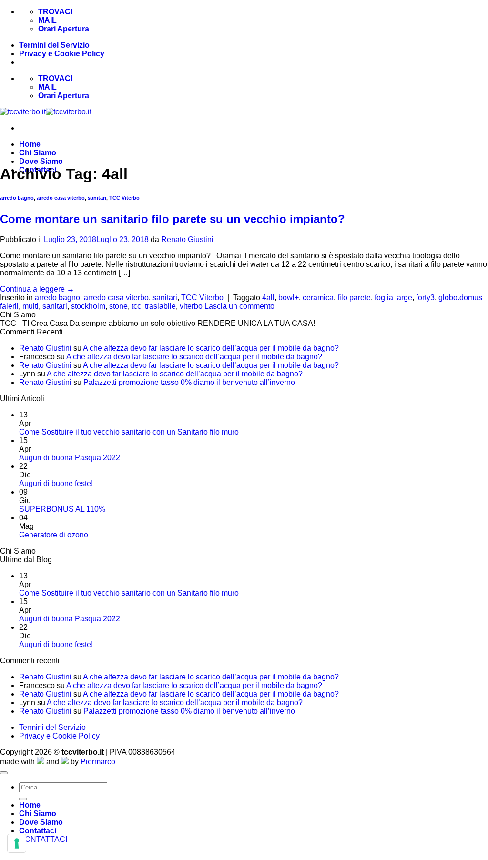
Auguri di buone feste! (56, 483)
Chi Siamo (37, 153)
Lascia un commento (239, 306)
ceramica (318, 297)
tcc (136, 306)
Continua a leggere (37, 289)
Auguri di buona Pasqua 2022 (69, 458)
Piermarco (98, 762)
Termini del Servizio (54, 45)
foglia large (393, 297)
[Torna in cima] (4, 772)
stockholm (88, 306)
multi (30, 306)
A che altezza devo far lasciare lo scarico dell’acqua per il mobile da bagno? (211, 348)
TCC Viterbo (124, 198)
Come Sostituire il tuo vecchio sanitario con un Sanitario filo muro (129, 432)
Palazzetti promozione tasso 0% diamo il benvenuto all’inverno (189, 382)
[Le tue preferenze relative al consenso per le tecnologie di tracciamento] (17, 843)
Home (30, 144)
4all (268, 297)
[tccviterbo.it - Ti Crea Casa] (46, 112)
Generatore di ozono (53, 535)
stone (118, 306)
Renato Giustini (187, 239)
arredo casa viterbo (61, 198)
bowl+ (288, 297)
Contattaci (37, 831)
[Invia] (23, 799)
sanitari (97, 198)
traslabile (160, 306)
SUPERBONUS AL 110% (62, 509)
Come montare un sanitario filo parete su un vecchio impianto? (172, 218)
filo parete (354, 297)
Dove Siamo (41, 161)
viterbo (191, 306)
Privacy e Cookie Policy (61, 54)
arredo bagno (17, 198)
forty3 (425, 297)
